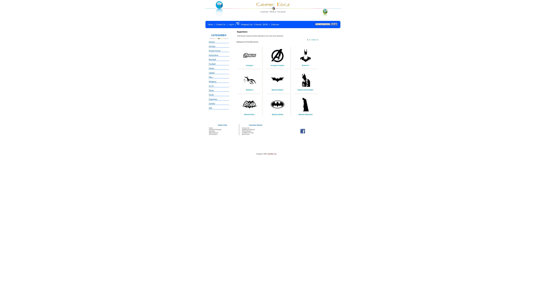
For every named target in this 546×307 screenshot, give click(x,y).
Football (212, 64)
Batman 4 (249, 90)
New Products (213, 132)
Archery (212, 46)
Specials (212, 131)
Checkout (275, 24)
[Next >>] (315, 40)
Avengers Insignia (277, 65)
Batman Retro (249, 114)
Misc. (211, 77)
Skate (211, 90)
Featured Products (215, 129)
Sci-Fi (211, 86)
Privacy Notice (246, 131)
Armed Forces (215, 51)
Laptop (211, 73)
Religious (212, 82)
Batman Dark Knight (305, 90)
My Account (246, 134)
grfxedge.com (272, 154)
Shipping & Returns (248, 129)
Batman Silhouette (306, 114)
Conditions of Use (248, 132)
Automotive (213, 55)
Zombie (212, 104)
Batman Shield (277, 114)
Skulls (211, 95)
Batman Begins (277, 90)
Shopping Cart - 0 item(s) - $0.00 (254, 24)
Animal (212, 42)
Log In (231, 24)
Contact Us (220, 24)
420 (210, 108)
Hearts (211, 68)
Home (210, 24)
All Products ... (214, 134)
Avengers (249, 65)
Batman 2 (305, 65)
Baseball (212, 60)
